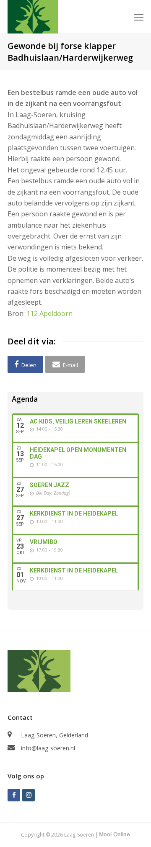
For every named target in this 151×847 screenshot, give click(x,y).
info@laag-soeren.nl (48, 748)
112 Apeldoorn (49, 313)
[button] (25, 364)
